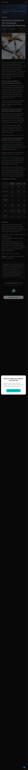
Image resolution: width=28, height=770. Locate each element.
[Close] (24, 377)
